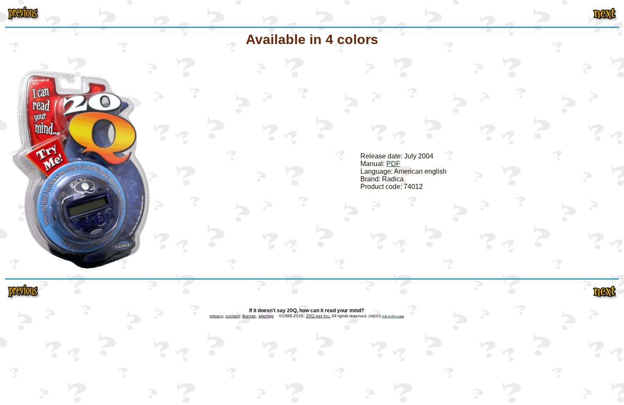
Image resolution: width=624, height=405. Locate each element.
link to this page (393, 316)
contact (232, 315)
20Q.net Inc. (318, 315)
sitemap (266, 315)
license (249, 315)
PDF (393, 163)
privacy (216, 315)
